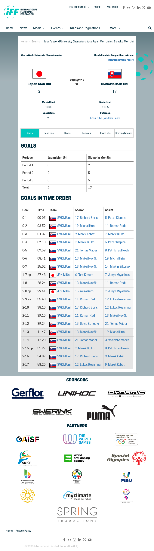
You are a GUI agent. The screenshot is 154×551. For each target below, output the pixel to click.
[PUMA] (101, 412)
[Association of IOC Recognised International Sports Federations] (27, 458)
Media (37, 28)
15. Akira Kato (84, 291)
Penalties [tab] (49, 133)
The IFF (96, 6)
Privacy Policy (23, 530)
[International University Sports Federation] (126, 476)
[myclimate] (77, 495)
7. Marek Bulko (115, 234)
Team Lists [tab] (105, 133)
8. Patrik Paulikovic (117, 250)
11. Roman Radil (115, 226)
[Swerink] (52, 412)
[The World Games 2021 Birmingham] (27, 476)
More (113, 28)
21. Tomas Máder (86, 250)
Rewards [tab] (86, 133)
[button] (88, 7)
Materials (112, 6)
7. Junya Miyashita (117, 275)
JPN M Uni (63, 275)
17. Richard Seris (86, 218)
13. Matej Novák (86, 258)
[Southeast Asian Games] (27, 495)
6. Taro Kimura (84, 275)
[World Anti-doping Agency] (77, 458)
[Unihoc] (77, 393)
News (23, 28)
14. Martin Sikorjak (117, 266)
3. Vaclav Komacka (117, 340)
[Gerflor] (27, 393)
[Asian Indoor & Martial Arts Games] (126, 495)
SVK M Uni (64, 218)
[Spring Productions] (77, 514)
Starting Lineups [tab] (124, 133)
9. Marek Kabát (85, 234)
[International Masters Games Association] (77, 476)
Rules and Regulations (85, 28)
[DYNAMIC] (126, 393)
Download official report (121, 59)
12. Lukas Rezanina (118, 299)
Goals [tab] (30, 133)
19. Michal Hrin (85, 226)
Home (10, 28)
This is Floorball (77, 6)
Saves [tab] (67, 133)
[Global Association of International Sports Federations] (27, 439)
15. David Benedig (87, 323)
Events (55, 28)
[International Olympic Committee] (126, 439)
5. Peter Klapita (115, 218)
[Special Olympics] (126, 458)
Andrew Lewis (112, 118)
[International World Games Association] (77, 439)
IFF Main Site (20, 12)
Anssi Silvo (96, 118)
